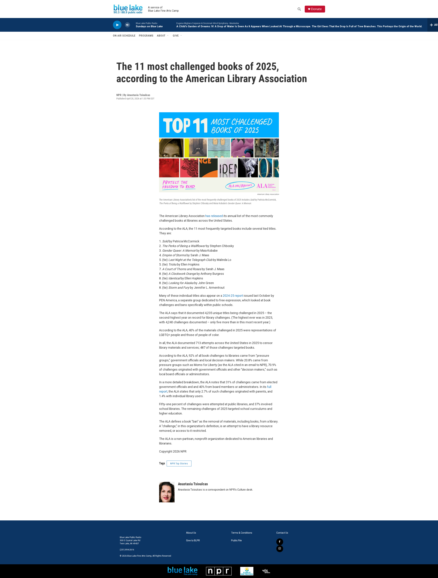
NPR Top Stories (179, 463)
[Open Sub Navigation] (168, 35)
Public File (236, 540)
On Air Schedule (124, 35)
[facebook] (279, 541)
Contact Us (282, 533)
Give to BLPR (193, 540)
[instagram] (279, 548)
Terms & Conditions (241, 533)
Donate (316, 9)
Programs (146, 35)
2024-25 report (233, 295)
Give (176, 35)
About (161, 35)
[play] (117, 25)
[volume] (127, 25)
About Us (191, 533)
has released (214, 216)
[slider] (132, 25)
